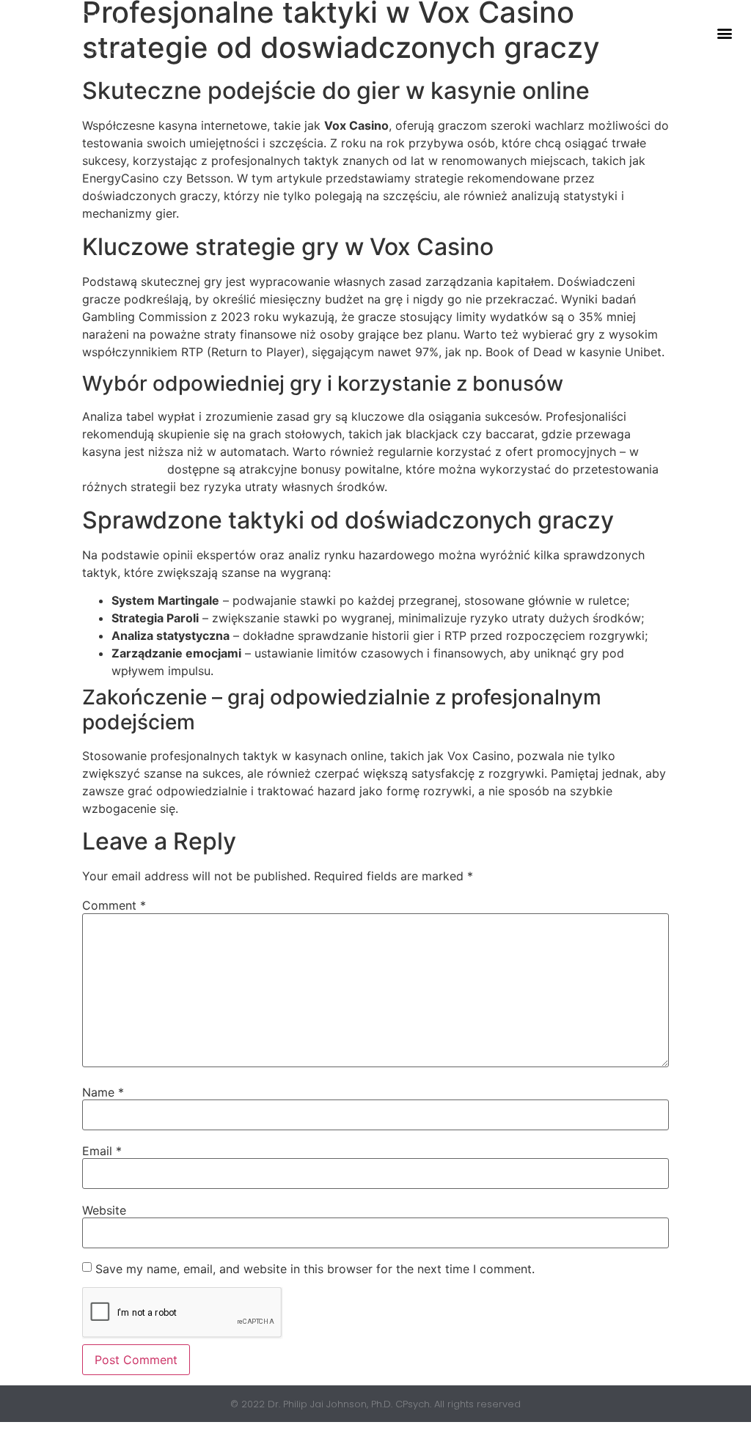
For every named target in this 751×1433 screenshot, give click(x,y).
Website (104, 1210)
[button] (724, 33)
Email (102, 1151)
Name (103, 1092)
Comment (114, 905)
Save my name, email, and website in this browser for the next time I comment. (315, 1269)
